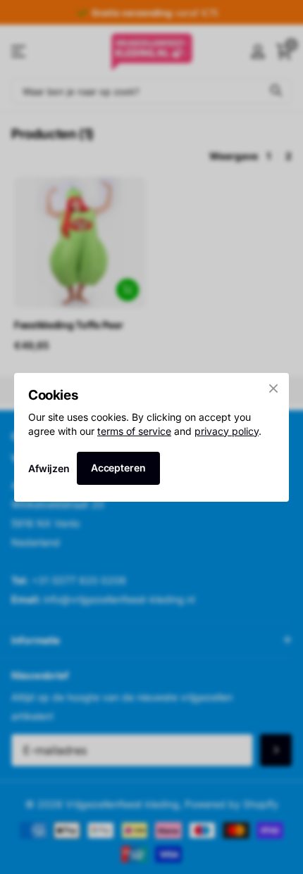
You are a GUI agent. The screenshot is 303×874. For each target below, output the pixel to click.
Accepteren (118, 468)
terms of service (134, 430)
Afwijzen (49, 468)
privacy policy (226, 430)
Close (273, 388)
